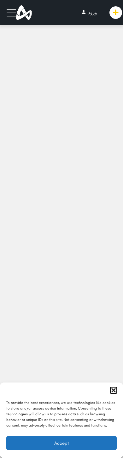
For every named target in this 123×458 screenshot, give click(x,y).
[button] (113, 390)
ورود (89, 12)
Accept (61, 443)
